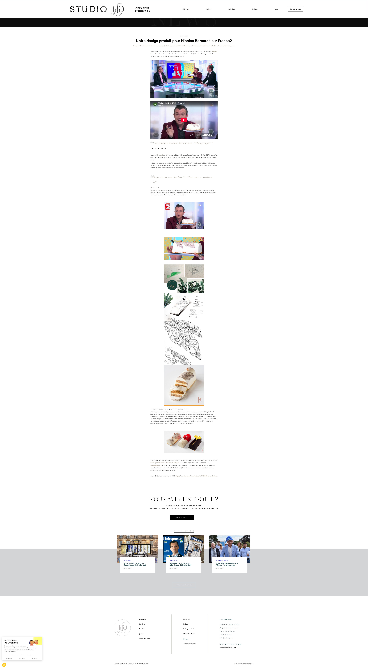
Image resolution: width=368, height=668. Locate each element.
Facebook (186, 619)
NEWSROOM (183, 36)
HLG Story (186, 9)
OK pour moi (35, 658)
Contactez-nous (295, 9)
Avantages (175, 463)
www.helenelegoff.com (228, 647)
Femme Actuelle (166, 463)
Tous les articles (184, 585)
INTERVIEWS (173, 560)
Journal (141, 634)
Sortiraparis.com (155, 465)
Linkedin (186, 624)
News (276, 9)
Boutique (255, 9)
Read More (128, 568)
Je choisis (22, 658)
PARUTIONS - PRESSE (222, 560)
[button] (210, 9)
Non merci (8, 658)
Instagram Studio (189, 629)
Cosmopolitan (155, 463)
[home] (111, 9)
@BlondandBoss (189, 634)
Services (142, 624)
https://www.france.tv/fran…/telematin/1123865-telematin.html (196, 476)
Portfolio (142, 629)
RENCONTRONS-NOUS (182, 517)
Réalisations (231, 9)
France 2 (160, 155)
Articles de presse (189, 644)
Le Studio (142, 619)
